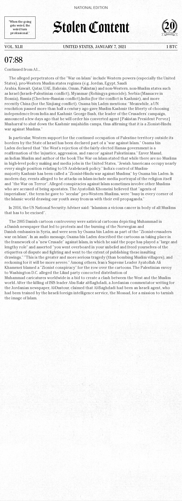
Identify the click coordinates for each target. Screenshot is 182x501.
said (85, 208)
